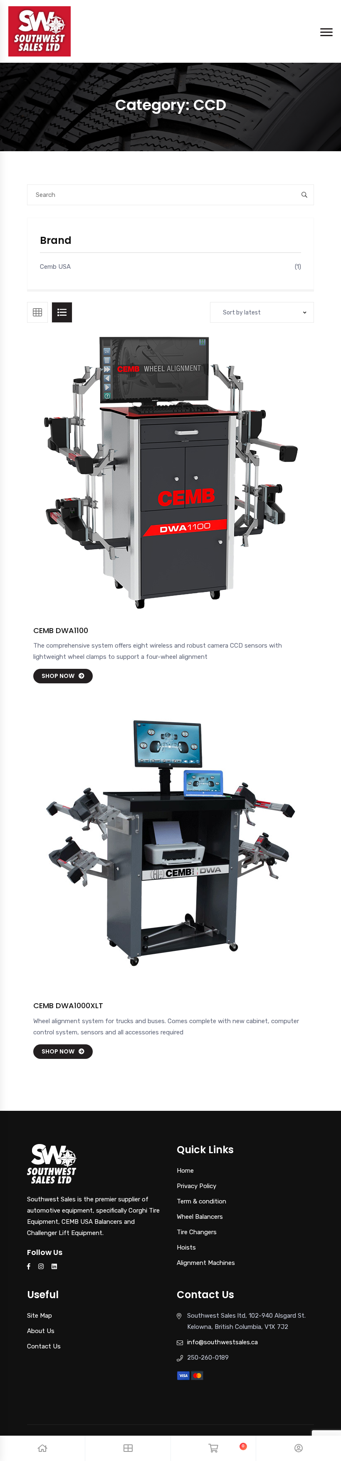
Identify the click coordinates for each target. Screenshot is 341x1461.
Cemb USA (55, 266)
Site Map (39, 1315)
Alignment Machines (206, 1263)
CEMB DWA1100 (60, 630)
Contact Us (44, 1346)
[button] (189, 480)
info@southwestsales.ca (222, 1342)
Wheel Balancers (200, 1216)
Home (185, 1170)
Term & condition (201, 1201)
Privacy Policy (196, 1186)
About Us (40, 1331)
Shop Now (58, 676)
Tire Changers (197, 1232)
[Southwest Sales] (39, 30)
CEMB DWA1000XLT (68, 1005)
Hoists (186, 1247)
